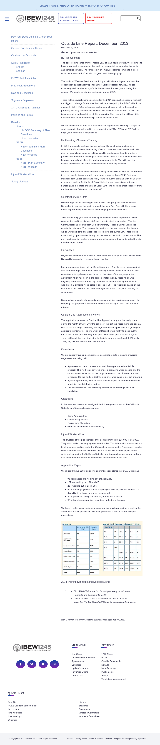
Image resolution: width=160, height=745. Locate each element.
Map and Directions (22, 93)
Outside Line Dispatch (23, 55)
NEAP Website (29, 154)
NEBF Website (29, 167)
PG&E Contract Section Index (22, 705)
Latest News (14, 709)
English (20, 67)
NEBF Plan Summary (33, 163)
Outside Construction (111, 661)
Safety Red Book (20, 62)
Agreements (78, 661)
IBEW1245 (35, 19)
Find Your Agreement (23, 85)
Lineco (19, 126)
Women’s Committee (89, 716)
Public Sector (107, 672)
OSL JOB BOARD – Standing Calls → (70, 19)
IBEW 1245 (37, 648)
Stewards (83, 705)
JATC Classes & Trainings (25, 107)
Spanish (20, 71)
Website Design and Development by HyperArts (125, 739)
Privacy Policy (81, 739)
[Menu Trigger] (6, 19)
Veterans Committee (89, 712)
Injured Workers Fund (23, 174)
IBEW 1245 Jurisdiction (24, 78)
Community (84, 709)
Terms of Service (96, 739)
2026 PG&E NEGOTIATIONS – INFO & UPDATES (80, 5)
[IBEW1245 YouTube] (43, 664)
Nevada (105, 665)
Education (77, 665)
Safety (104, 675)
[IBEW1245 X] (31, 664)
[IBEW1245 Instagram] (54, 664)
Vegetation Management (113, 679)
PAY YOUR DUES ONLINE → (95, 19)
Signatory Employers (22, 100)
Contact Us (77, 675)
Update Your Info (80, 668)
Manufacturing (108, 668)
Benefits (15, 122)
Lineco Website (29, 138)
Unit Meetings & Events (83, 657)
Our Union (77, 654)
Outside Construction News (26, 48)
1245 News (106, 654)
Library (82, 702)
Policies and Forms (22, 115)
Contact (69, 739)
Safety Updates (19, 181)
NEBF (19, 158)
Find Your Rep (15, 712)
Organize (12, 720)
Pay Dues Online (80, 672)
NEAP (19, 142)
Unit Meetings (15, 716)
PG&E (104, 657)
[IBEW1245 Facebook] (20, 664)
